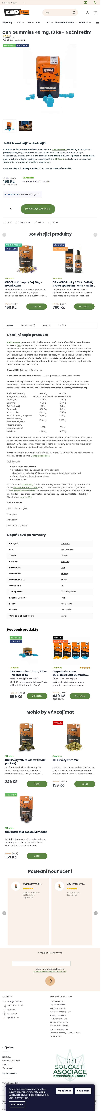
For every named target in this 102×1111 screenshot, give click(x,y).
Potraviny (65, 543)
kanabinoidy (27, 484)
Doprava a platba (57, 1005)
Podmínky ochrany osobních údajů (65, 1033)
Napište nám (55, 1036)
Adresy (5, 1064)
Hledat (75, 12)
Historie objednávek (11, 1061)
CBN (19, 345)
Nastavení (17, 1104)
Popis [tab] (10, 325)
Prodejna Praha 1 (9, 3)
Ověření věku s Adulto (59, 1026)
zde (27, 1097)
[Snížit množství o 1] (5, 209)
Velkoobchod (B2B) (10, 1083)
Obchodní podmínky (59, 1029)
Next (95, 234)
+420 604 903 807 (16, 1005)
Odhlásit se (7, 1068)
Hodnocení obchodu (59, 1019)
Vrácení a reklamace (59, 1022)
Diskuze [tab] (46, 325)
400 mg (64, 573)
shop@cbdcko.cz (41, 456)
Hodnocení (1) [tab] (28, 325)
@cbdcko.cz (13, 1017)
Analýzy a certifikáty (58, 1015)
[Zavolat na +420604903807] (95, 2)
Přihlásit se (51, 981)
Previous (4, 234)
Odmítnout (64, 1090)
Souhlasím (83, 1090)
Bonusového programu (29, 194)
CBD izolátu (60, 159)
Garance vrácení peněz (60, 1012)
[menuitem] (9, 23)
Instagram (12, 1013)
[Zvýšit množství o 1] (16, 209)
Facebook (11, 1009)
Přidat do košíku (36, 209)
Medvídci (65, 561)
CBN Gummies (59, 149)
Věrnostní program (58, 1008)
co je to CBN (25, 497)
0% (62, 585)
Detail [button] (37, 784)
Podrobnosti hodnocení (14, 40)
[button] (26, 777)
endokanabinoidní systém (25, 487)
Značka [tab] (62, 325)
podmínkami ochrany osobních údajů (50, 971)
